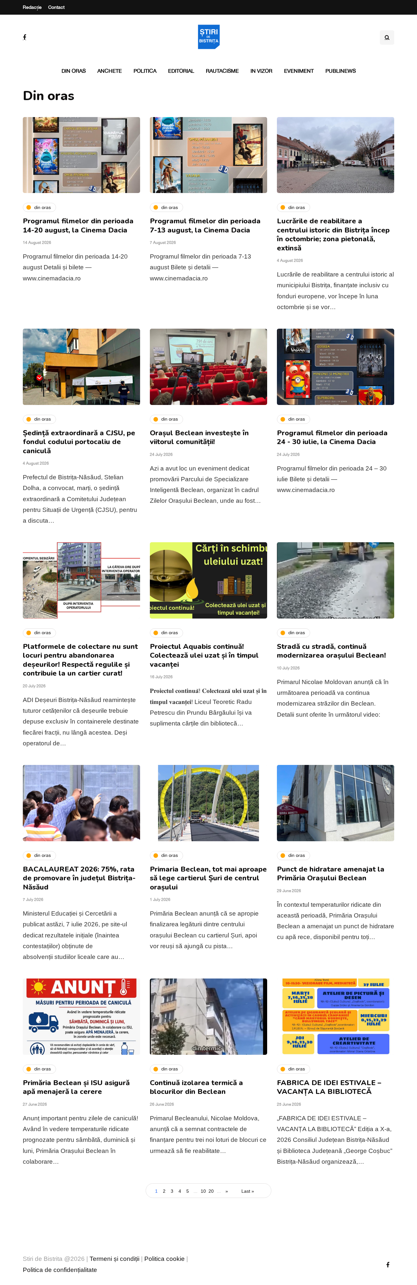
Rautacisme (222, 71)
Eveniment (299, 71)
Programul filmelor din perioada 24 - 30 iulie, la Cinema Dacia (332, 437)
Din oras (74, 71)
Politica (145, 71)
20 (211, 1191)
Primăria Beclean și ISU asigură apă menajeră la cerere (76, 1087)
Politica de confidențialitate (60, 1269)
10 (203, 1191)
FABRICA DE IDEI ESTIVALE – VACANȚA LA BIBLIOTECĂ (329, 1087)
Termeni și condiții (114, 1258)
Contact (56, 7)
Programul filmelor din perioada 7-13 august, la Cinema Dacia (205, 225)
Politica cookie (164, 1258)
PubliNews (340, 71)
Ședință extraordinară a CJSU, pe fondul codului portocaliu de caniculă (79, 442)
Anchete (109, 71)
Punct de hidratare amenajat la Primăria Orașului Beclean (330, 873)
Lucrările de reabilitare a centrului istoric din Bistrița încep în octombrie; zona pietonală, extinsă (333, 234)
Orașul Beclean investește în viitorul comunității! (199, 437)
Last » (247, 1191)
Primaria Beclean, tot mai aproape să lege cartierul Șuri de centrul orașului (208, 878)
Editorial (181, 71)
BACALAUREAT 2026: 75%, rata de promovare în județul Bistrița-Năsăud (79, 878)
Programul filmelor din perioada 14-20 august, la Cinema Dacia (78, 225)
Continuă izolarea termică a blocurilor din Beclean (196, 1087)
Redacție (32, 7)
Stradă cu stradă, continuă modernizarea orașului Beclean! (331, 651)
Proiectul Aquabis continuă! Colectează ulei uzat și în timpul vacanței (204, 655)
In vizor (261, 71)
